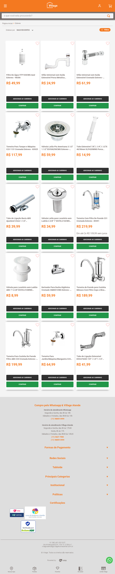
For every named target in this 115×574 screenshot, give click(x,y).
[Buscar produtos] (109, 15)
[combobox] (57, 16)
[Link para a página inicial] (7, 23)
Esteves (18, 23)
